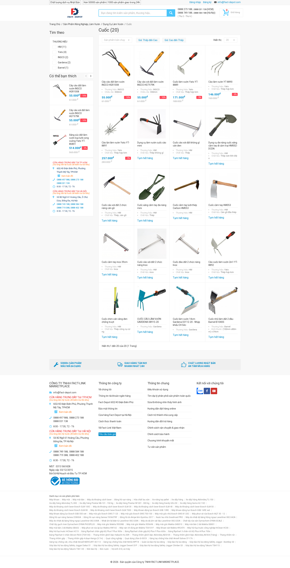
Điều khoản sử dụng (158, 389)
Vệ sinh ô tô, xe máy (120, 549)
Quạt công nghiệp (114, 538)
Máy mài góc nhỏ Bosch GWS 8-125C (172, 514)
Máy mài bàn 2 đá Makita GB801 (200, 524)
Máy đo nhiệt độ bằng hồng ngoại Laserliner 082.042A (210, 517)
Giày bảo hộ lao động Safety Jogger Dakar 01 (70, 545)
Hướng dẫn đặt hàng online (162, 408)
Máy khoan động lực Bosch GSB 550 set (67, 514)
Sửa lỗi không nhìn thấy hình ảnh (165, 402)
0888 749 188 (185, 12)
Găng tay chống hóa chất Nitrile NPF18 (121, 542)
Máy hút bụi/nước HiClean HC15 (64, 531)
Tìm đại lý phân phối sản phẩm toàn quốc (169, 396)
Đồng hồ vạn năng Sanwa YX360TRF (100, 517)
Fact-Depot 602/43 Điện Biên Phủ (116, 402)
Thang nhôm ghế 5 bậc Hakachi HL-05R (111, 535)
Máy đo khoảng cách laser (99, 499)
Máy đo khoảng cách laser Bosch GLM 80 (68, 510)
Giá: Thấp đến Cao (147, 40)
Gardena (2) (64, 62)
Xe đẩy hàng (177, 499)
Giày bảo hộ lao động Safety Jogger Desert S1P (115, 545)
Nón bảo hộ (92, 549)
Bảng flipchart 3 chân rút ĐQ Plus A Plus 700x (189, 531)
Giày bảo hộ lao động (177, 542)
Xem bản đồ (67, 176)
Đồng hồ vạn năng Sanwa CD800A (65, 517)
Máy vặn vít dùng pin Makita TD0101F (136, 528)
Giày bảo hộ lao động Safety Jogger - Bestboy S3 (211, 542)
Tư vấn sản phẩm (157, 447)
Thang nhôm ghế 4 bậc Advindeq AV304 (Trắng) (195, 535)
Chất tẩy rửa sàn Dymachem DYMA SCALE (202, 521)
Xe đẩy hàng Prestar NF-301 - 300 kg (132, 503)
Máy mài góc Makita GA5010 (169, 524)
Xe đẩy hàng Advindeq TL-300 (63, 503)
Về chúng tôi (105, 389)
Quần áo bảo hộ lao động (153, 542)
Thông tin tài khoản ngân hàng (115, 396)
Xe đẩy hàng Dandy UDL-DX (164, 503)
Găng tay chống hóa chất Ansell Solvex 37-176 (171, 538)
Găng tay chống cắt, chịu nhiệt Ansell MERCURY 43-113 (75, 542)
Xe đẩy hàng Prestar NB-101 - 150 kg (96, 503)
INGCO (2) (63, 57)
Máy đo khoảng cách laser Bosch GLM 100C (69, 507)
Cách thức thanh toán (110, 421)
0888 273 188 (185, 9)
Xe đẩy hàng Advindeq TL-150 (199, 499)
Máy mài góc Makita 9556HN (140, 524)
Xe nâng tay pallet (160, 499)
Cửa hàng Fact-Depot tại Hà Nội (115, 415)
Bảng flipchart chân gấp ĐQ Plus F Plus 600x (145, 531)
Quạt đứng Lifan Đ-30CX (136, 538)
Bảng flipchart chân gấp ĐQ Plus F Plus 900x (101, 531)
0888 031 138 (200, 9)
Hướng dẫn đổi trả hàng (160, 421)
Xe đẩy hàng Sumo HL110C (192, 503)
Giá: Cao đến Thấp (174, 40)
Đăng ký (207, 2)
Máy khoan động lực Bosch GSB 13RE (151, 510)
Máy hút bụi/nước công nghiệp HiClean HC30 (207, 528)
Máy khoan (54, 499)
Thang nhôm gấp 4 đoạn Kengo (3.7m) (85, 538)
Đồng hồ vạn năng (122, 499)
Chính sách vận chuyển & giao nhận (166, 427)
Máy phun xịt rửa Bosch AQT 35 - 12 (208, 514)
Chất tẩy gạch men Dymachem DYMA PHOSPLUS (72, 524)
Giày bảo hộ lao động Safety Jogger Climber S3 (161, 545)
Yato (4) (62, 52)
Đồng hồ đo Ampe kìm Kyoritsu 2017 (136, 517)
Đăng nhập (195, 2)
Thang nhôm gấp (57, 538)
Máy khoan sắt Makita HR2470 (170, 528)
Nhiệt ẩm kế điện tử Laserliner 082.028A (120, 521)
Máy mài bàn (78, 499)
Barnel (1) (63, 67)
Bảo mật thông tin (108, 408)
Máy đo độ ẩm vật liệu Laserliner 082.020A (160, 521)
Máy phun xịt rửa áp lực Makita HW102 (99, 528)
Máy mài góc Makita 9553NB (110, 524)
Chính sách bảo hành (159, 434)
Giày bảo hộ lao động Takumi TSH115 (202, 545)
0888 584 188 (200, 13)
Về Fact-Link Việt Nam (110, 427)
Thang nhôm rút (227, 535)
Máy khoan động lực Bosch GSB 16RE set (191, 510)
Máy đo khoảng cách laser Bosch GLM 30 (112, 507)
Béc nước (104, 549)
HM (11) (62, 47)
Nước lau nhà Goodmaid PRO (169, 517)
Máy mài (66, 499)
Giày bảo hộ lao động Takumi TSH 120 (66, 549)
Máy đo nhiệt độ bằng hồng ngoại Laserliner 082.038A (74, 521)
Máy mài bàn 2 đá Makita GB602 (64, 528)
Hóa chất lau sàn (142, 499)
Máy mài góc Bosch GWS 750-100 (136, 514)
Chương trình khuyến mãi (161, 440)
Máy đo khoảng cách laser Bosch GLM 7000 (110, 510)
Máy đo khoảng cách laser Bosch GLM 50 (194, 507)
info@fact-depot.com (229, 2)
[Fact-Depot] (75, 13)
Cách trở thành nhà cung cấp (163, 415)
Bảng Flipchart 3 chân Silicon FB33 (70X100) (69, 535)
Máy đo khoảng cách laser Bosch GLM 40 (153, 507)
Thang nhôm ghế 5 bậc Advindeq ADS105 (151, 535)
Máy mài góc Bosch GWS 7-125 (103, 514)
